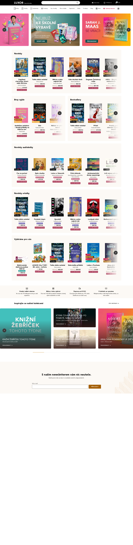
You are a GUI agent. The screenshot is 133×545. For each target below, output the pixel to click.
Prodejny (85, 8)
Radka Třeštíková (54, 129)
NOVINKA (17, 75)
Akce (99, 8)
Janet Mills (80, 175)
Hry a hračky (54, 8)
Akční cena (89, 259)
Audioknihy (35, 8)
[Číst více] (55, 30)
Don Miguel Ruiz (72, 175)
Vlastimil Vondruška (40, 175)
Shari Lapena (39, 81)
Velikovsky (62, 129)
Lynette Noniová (93, 221)
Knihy (17, 8)
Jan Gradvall (111, 83)
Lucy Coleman (93, 267)
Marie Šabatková (75, 81)
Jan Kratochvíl (111, 221)
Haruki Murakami (57, 83)
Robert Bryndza (40, 127)
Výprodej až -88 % (91, 261)
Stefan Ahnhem (111, 269)
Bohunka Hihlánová (111, 175)
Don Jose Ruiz (75, 176)
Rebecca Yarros (40, 221)
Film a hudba (63, 8)
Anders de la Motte (111, 131)
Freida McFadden (95, 127)
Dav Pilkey (93, 83)
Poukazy (45, 8)
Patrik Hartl (22, 131)
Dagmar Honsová (21, 175)
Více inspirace (113, 303)
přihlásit (95, 386)
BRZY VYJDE (18, 122)
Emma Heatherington (57, 175)
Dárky (78, 8)
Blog (92, 8)
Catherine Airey (58, 221)
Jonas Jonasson (22, 85)
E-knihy (26, 8)
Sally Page (75, 267)
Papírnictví (72, 8)
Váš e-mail (35, 383)
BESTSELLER (18, 73)
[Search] (77, 2)
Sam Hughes (93, 177)
